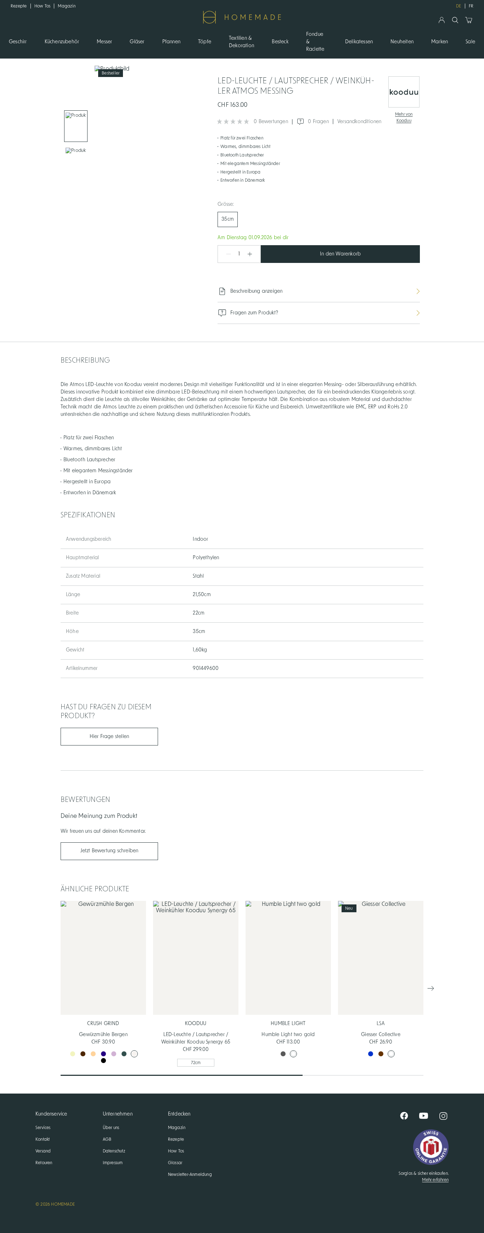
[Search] (455, 20)
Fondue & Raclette (315, 42)
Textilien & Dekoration (241, 42)
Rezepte (19, 6)
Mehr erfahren (435, 1180)
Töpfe (204, 41)
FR (471, 6)
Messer (104, 41)
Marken (439, 41)
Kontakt (42, 1139)
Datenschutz (114, 1151)
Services (43, 1127)
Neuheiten (401, 41)
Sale (470, 41)
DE (458, 6)
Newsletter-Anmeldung (190, 1174)
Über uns (111, 1127)
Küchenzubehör (62, 41)
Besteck (280, 41)
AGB (107, 1139)
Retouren (43, 1163)
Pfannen (171, 41)
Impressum (113, 1163)
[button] (225, 254)
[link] (76, 126)
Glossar (175, 1163)
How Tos (42, 6)
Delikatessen (359, 41)
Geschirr (18, 41)
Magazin (66, 6)
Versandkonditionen (359, 121)
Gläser (137, 41)
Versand (43, 1151)
